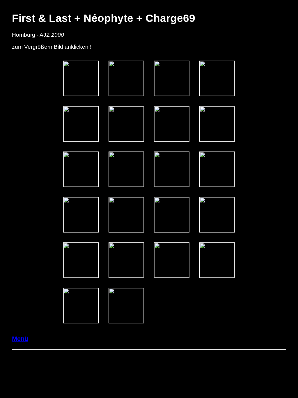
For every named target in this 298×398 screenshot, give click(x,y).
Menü (20, 338)
